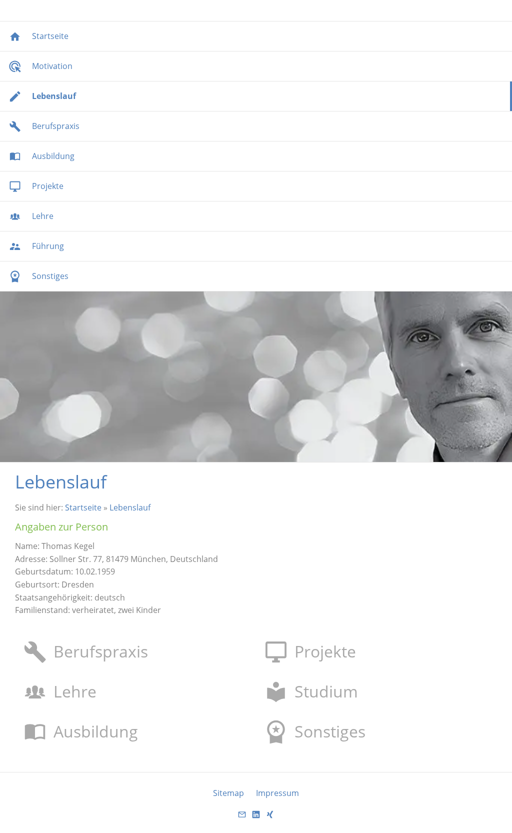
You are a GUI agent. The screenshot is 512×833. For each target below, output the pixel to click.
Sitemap (228, 793)
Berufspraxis (101, 651)
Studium (326, 691)
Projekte (325, 651)
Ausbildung (96, 731)
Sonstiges (330, 731)
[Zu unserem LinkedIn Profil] (256, 817)
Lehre (75, 691)
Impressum (277, 793)
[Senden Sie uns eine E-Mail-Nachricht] (242, 817)
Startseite (83, 507)
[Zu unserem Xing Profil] (270, 817)
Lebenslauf (130, 507)
